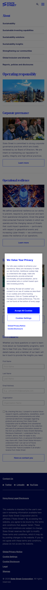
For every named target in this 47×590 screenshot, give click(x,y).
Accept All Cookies (23, 310)
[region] (23, 295)
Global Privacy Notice (16, 326)
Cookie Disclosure (15, 329)
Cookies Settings (23, 318)
